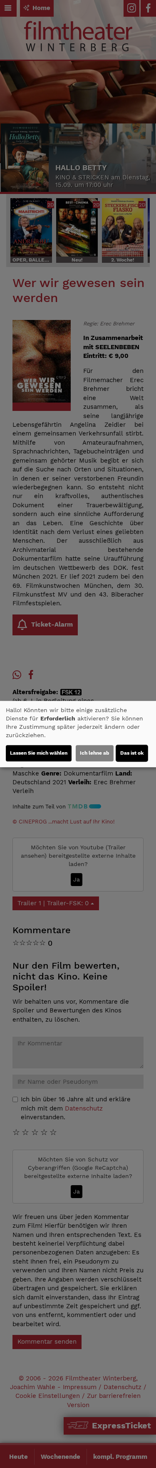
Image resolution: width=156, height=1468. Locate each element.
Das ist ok (132, 753)
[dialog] (78, 734)
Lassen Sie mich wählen (38, 753)
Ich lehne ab (94, 753)
